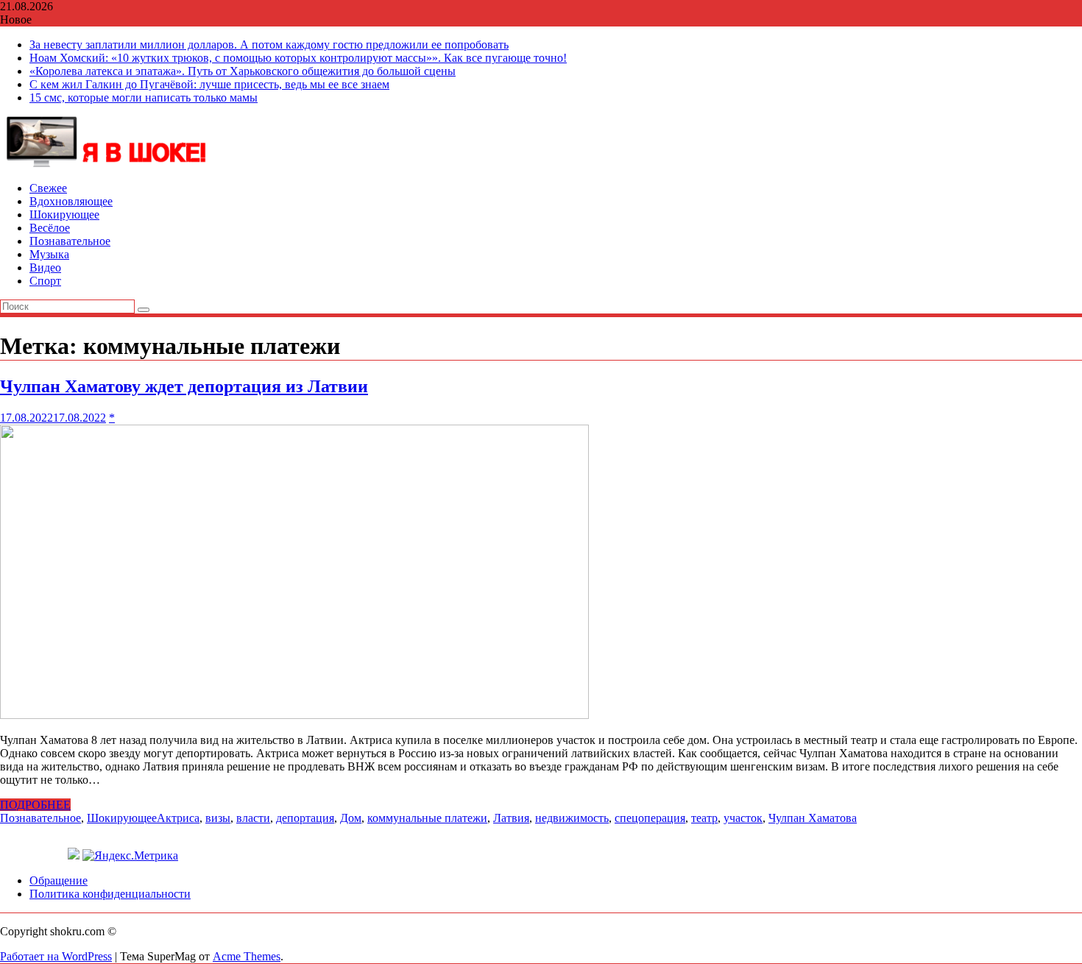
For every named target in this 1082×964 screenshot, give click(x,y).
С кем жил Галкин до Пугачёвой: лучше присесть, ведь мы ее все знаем (209, 84)
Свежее (48, 188)
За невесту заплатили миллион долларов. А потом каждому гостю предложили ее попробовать (269, 44)
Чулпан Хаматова (812, 818)
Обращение (58, 880)
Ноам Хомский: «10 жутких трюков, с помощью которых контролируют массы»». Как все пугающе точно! (298, 58)
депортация (305, 818)
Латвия (511, 818)
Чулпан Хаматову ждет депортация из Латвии (184, 386)
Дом (350, 818)
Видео (45, 267)
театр (704, 818)
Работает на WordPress (56, 956)
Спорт (45, 280)
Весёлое (49, 227)
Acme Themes (246, 956)
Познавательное (69, 241)
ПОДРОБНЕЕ (35, 804)
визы (217, 818)
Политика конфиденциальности (110, 893)
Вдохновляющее (71, 201)
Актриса (178, 818)
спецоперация (650, 818)
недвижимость (572, 818)
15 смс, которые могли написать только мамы (143, 97)
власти (253, 818)
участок (743, 818)
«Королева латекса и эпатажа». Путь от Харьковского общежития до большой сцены (242, 71)
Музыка (49, 254)
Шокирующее (64, 214)
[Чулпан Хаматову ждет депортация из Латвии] (294, 715)
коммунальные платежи (427, 818)
